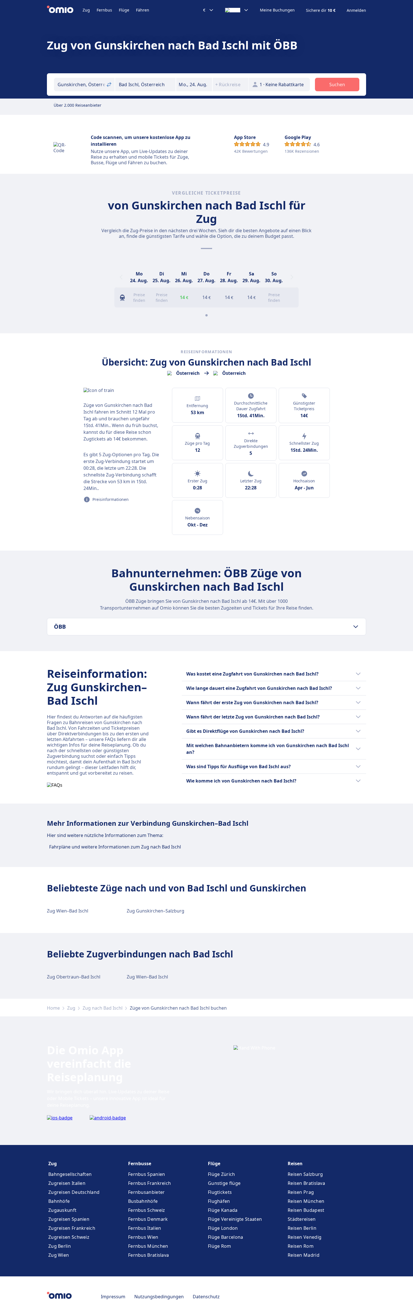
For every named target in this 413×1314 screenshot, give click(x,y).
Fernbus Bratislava (148, 1255)
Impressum (113, 1297)
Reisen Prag (301, 1192)
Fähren (142, 10)
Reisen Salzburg (305, 1174)
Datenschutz (206, 1297)
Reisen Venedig (304, 1237)
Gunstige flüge (224, 1183)
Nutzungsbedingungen (159, 1297)
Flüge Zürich (221, 1174)
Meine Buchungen (277, 10)
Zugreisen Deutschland (73, 1192)
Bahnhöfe (59, 1201)
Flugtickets (220, 1192)
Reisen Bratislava (306, 1183)
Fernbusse (139, 1163)
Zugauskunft (62, 1210)
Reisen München (306, 1201)
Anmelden (356, 10)
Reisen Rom (301, 1246)
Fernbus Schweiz (146, 1210)
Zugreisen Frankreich (71, 1228)
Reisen (295, 1163)
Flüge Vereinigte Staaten (235, 1219)
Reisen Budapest (306, 1210)
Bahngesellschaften (70, 1174)
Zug (86, 10)
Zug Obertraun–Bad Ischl (73, 977)
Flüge (124, 10)
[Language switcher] (237, 10)
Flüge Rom (219, 1246)
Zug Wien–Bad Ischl (67, 911)
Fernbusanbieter (146, 1192)
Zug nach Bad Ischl (102, 1008)
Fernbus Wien (143, 1237)
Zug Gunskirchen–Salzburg (155, 911)
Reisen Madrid (303, 1255)
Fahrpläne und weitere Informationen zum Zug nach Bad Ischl (115, 847)
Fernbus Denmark (148, 1219)
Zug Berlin (59, 1246)
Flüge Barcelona (225, 1237)
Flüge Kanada (223, 1210)
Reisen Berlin (302, 1228)
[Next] (291, 277)
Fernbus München (148, 1246)
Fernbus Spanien (146, 1174)
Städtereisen (302, 1219)
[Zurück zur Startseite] (65, 10)
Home (53, 1008)
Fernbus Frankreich (149, 1183)
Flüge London (223, 1228)
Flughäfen (219, 1201)
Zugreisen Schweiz (68, 1237)
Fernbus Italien (144, 1228)
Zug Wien (58, 1255)
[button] (194, 84)
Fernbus (104, 10)
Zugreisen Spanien (68, 1219)
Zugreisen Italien (66, 1183)
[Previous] (121, 277)
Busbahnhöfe (143, 1201)
